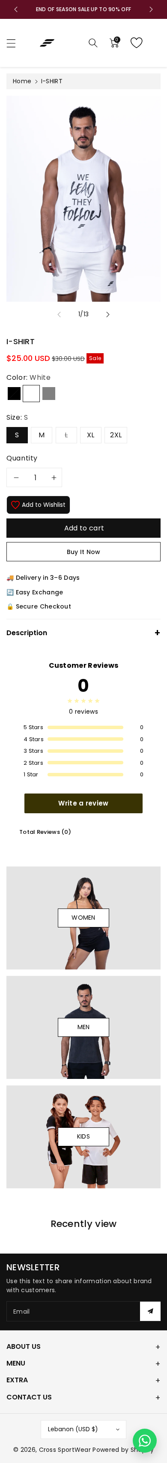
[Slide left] (59, 314)
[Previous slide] (15, 9)
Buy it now (84, 552)
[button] (15, 43)
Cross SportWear (65, 1449)
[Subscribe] (150, 1311)
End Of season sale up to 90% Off (83, 9)
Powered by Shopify (122, 1449)
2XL (116, 435)
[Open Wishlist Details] (143, 43)
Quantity (22, 458)
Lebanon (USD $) (73, 1429)
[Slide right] (107, 314)
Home (22, 81)
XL (91, 435)
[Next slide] (151, 9)
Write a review (83, 803)
